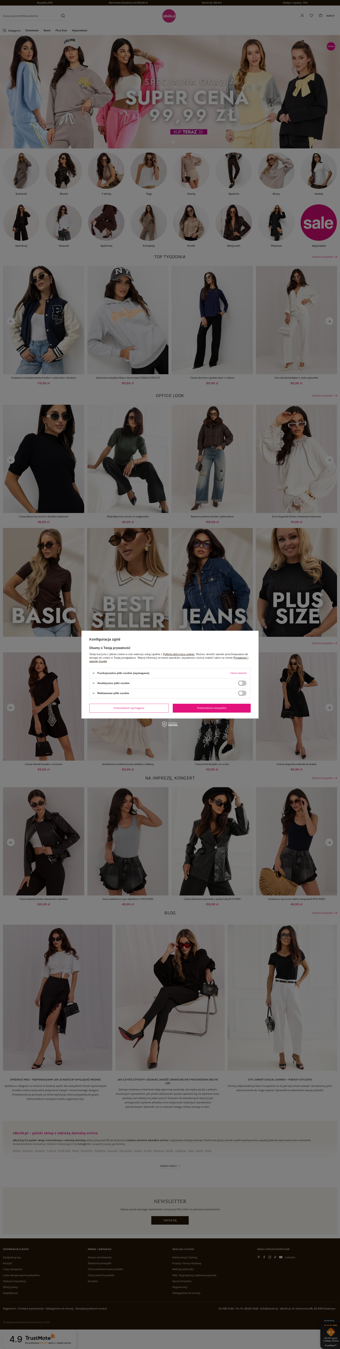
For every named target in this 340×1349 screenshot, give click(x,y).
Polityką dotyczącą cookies (179, 654)
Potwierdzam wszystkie (211, 708)
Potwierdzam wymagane (129, 708)
